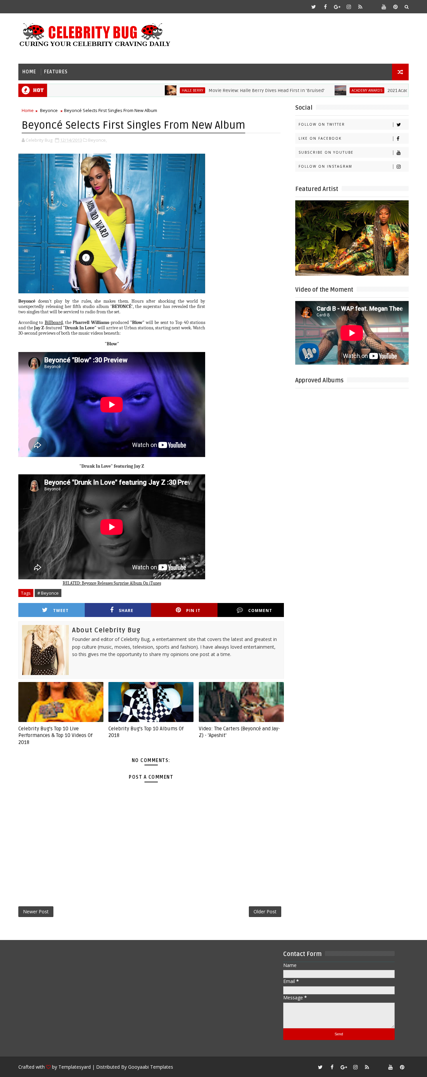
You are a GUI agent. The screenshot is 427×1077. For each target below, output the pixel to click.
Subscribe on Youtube (326, 152)
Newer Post (36, 911)
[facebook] (325, 7)
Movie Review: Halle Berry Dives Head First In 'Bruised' (240, 90)
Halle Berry (166, 90)
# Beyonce (48, 593)
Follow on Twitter (322, 124)
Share (126, 610)
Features (56, 72)
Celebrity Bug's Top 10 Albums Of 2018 (145, 732)
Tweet (61, 610)
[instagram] (349, 7)
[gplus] (337, 7)
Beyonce (49, 110)
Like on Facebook (320, 138)
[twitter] (314, 7)
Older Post (265, 911)
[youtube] (384, 7)
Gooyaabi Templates (150, 1067)
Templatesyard (74, 1067)
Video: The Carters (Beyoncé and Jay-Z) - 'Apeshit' (239, 732)
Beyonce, (97, 140)
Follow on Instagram (325, 166)
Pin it (193, 610)
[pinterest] (395, 7)
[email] (372, 7)
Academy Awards (341, 90)
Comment (260, 610)
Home (29, 72)
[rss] (360, 7)
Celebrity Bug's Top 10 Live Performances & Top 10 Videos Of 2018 (55, 735)
